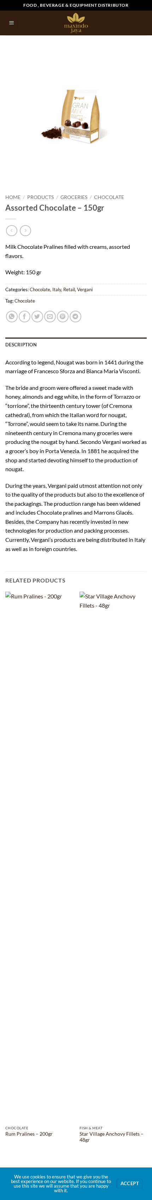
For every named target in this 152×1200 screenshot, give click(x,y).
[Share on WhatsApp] (12, 316)
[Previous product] (25, 230)
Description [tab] (21, 344)
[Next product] (11, 230)
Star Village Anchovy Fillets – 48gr (112, 1137)
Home (13, 197)
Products (40, 197)
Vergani (85, 289)
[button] (11, 23)
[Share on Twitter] (37, 316)
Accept (130, 1183)
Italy (56, 289)
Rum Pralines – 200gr (29, 1134)
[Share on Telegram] (75, 316)
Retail (69, 289)
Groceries (73, 197)
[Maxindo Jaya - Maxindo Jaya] (76, 23)
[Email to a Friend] (50, 316)
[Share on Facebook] (24, 316)
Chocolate (109, 197)
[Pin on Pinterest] (63, 316)
